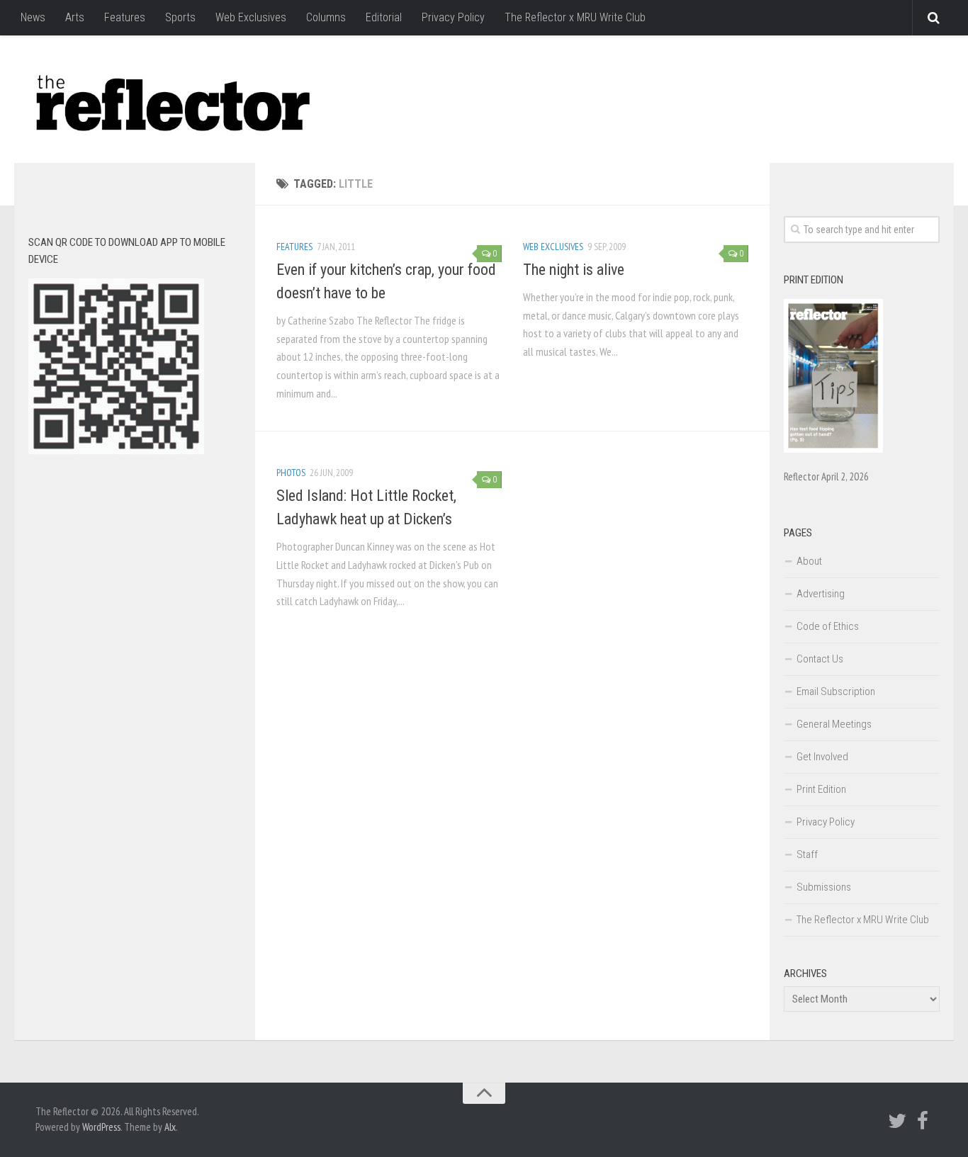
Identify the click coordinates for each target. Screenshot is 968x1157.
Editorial (384, 17)
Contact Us (820, 659)
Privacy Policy (453, 17)
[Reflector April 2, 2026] (833, 449)
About (809, 561)
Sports (180, 17)
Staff (807, 854)
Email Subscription (836, 691)
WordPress (101, 1127)
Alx (170, 1127)
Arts (74, 17)
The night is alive (573, 269)
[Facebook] (923, 1121)
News (33, 17)
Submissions (824, 887)
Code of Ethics (828, 626)
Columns (326, 17)
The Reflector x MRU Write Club (575, 17)
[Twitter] (897, 1121)
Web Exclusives (250, 17)
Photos (290, 472)
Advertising (821, 593)
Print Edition (821, 789)
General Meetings (834, 724)
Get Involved (822, 756)
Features (124, 17)
